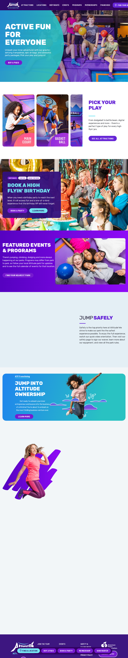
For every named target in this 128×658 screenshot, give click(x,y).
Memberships (91, 5)
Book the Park (33, 178)
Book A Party (17, 210)
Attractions (27, 5)
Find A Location (29, 650)
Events (65, 5)
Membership (84, 650)
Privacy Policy (86, 655)
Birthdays (54, 5)
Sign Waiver (102, 650)
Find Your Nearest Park (18, 275)
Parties (22, 178)
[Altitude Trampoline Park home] (13, 5)
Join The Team (43, 644)
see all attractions (103, 138)
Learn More (38, 210)
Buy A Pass (13, 62)
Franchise (105, 5)
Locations (41, 5)
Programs (77, 5)
